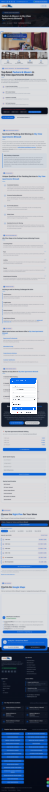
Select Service (14, 402)
